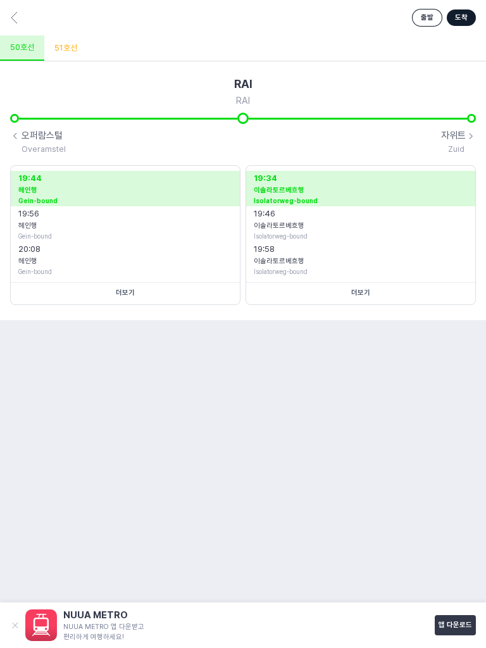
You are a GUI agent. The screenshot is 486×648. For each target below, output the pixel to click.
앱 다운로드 (455, 625)
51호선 (65, 48)
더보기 (125, 293)
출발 (427, 17)
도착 (461, 17)
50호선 (22, 47)
